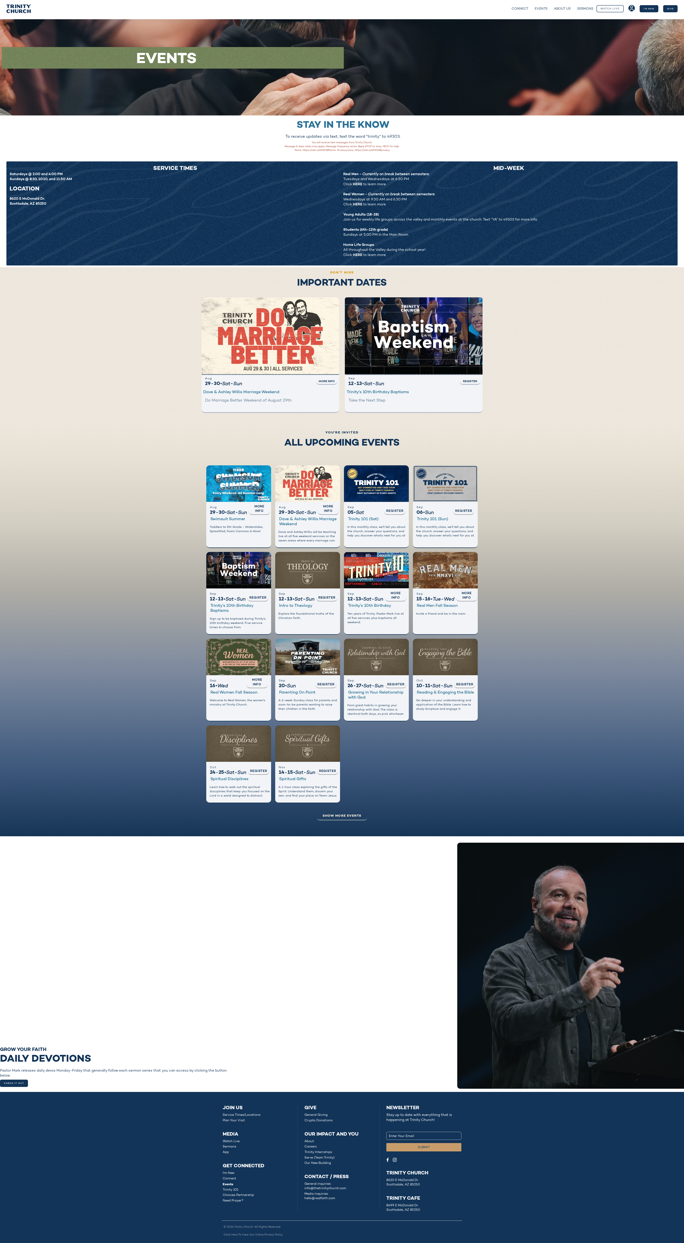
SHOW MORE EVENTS (342, 815)
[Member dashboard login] (631, 8)
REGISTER (470, 381)
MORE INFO (327, 381)
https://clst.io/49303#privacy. (372, 150)
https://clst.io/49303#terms (319, 150)
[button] (520, 8)
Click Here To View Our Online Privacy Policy (253, 1234)
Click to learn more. (364, 184)
